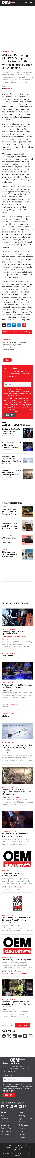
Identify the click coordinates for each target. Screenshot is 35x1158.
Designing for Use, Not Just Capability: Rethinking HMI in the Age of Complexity (11, 472)
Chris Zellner (7, 656)
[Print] (4, 325)
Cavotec (5, 707)
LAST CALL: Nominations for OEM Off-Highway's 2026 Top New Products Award (16, 920)
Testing (5, 549)
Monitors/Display (9, 629)
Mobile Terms (8, 411)
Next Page (22, 1025)
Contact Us (26, 1147)
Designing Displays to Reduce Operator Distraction (11, 431)
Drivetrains (6, 957)
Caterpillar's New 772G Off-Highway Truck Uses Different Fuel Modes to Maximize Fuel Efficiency (10, 526)
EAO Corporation (12, 797)
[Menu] (31, 2)
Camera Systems (8, 713)
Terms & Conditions (14, 1147)
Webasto (9, 88)
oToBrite (5, 716)
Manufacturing (8, 915)
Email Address (9, 380)
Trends (4, 521)
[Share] (9, 325)
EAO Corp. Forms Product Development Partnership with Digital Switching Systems (9, 540)
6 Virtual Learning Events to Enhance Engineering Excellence (17, 835)
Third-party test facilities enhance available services (9, 554)
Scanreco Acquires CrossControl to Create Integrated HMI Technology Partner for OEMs (17, 1004)
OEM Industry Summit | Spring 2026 (16, 959)
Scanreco (10, 1009)
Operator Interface (9, 704)
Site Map (18, 1150)
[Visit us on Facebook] (4, 1036)
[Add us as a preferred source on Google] (24, 325)
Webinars (5, 871)
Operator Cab (8, 51)
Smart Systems (8, 682)
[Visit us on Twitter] (9, 1036)
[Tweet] (19, 325)
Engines (5, 507)
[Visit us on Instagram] (30, 1036)
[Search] (26, 2)
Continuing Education (10, 831)
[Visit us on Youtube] (20, 1036)
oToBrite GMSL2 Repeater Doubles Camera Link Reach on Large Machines (11, 459)
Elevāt (13, 887)
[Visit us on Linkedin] (15, 1036)
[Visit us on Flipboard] (25, 1036)
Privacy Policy (22, 411)
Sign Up (9, 415)
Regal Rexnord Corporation (19, 973)
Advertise (11, 1145)
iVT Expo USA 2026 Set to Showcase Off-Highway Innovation (11, 445)
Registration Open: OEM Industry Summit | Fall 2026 (15, 874)
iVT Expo (9, 690)
